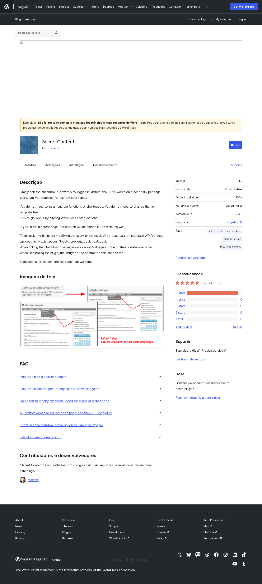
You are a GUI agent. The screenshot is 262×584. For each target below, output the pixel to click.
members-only (232, 239)
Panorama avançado (190, 258)
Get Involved (165, 520)
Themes (67, 526)
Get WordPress (244, 6)
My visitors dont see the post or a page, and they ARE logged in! (66, 413)
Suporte (236, 165)
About (19, 520)
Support (114, 526)
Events (161, 526)
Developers (116, 532)
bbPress (210, 532)
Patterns (67, 538)
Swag (162, 538)
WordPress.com (215, 520)
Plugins (66, 532)
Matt (208, 526)
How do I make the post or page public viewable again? (59, 389)
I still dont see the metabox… (40, 437)
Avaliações (52, 165)
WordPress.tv (119, 538)
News (18, 526)
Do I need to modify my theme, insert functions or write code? (64, 401)
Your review (183, 327)
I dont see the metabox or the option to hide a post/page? (61, 425)
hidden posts (215, 231)
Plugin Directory (25, 19)
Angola (56, 559)
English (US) (234, 222)
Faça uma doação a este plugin (197, 398)
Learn (112, 520)
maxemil (53, 148)
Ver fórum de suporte (190, 359)
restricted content (230, 246)
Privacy (20, 538)
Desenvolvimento (105, 165)
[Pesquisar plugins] (56, 33)
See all (237, 327)
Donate (163, 532)
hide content (234, 231)
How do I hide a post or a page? (43, 377)
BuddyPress (213, 538)
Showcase (69, 520)
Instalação (76, 165)
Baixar (235, 145)
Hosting (20, 532)
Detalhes (30, 165)
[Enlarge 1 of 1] (159, 289)
